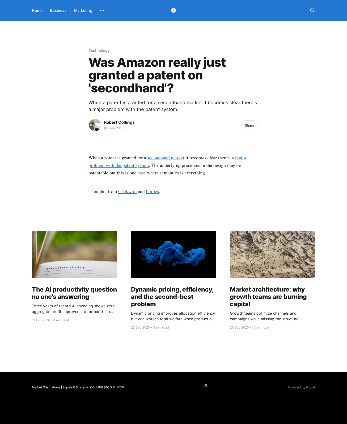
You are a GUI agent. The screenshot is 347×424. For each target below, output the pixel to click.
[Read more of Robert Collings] (95, 125)
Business (58, 10)
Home (37, 10)
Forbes (152, 191)
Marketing (83, 10)
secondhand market (165, 157)
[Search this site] (312, 10)
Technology (99, 50)
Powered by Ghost (301, 387)
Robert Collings (119, 122)
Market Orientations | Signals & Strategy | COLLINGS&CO (72, 387)
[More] (102, 10)
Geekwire (127, 191)
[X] (206, 385)
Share (249, 125)
